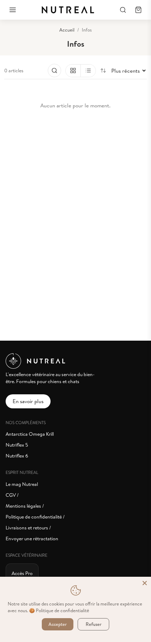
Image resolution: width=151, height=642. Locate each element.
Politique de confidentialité (62, 610)
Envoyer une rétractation (32, 538)
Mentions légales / (25, 506)
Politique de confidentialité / (35, 517)
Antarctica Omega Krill (30, 434)
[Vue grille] (73, 71)
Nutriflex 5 (17, 445)
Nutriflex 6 (17, 456)
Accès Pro (22, 573)
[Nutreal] (67, 9)
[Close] (144, 583)
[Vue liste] (88, 71)
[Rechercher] (123, 10)
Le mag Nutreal (22, 484)
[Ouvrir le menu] (13, 10)
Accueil (66, 30)
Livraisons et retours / (28, 527)
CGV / (12, 495)
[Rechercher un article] (54, 70)
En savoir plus (28, 401)
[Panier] (138, 10)
